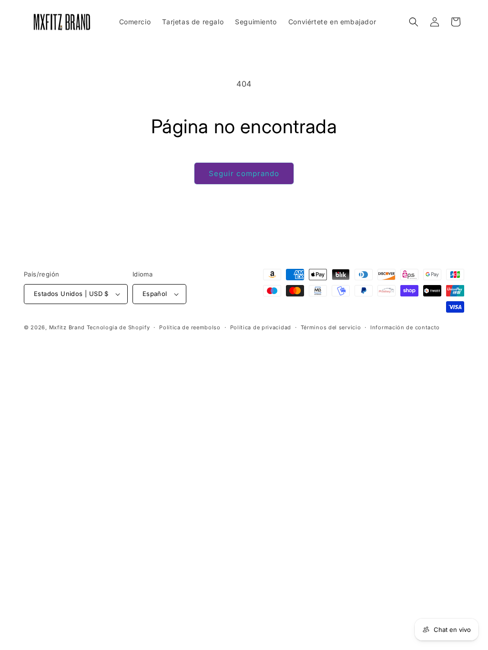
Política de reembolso (190, 327)
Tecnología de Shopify (118, 327)
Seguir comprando (244, 173)
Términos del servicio (331, 327)
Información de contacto (405, 327)
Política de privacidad (260, 327)
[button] (413, 21)
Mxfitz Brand (67, 327)
